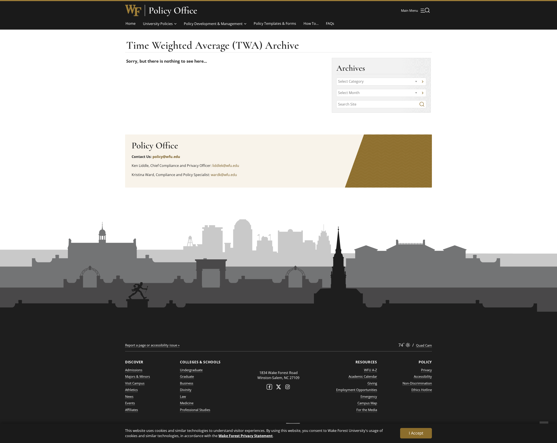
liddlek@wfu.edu (225, 165)
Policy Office (173, 10)
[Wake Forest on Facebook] (269, 387)
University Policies (158, 23)
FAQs (330, 23)
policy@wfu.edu (166, 156)
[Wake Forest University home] (133, 10)
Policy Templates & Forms (275, 23)
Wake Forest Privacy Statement (245, 435)
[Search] (422, 104)
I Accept (416, 433)
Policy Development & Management (213, 23)
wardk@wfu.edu (224, 174)
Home (131, 23)
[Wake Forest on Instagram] (288, 387)
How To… (311, 23)
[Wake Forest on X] (278, 387)
